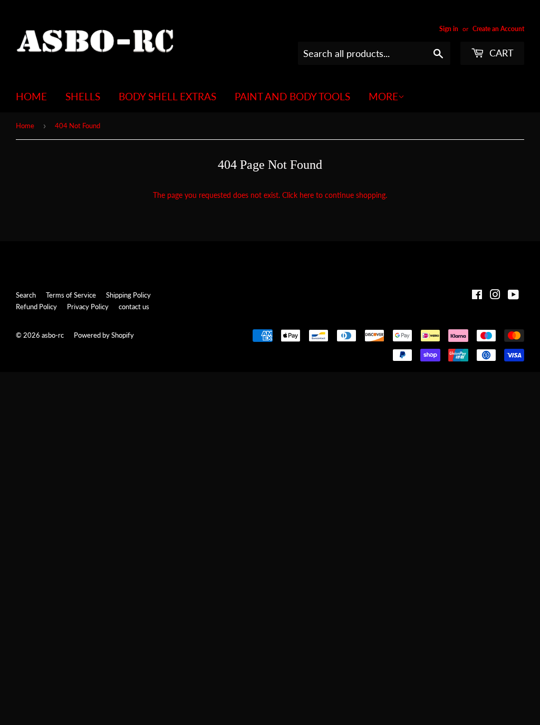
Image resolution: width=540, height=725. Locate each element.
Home (31, 96)
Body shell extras (167, 96)
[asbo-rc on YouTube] (513, 295)
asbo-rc (53, 335)
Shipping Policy (128, 295)
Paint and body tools (292, 96)
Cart (500, 53)
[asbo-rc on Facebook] (477, 295)
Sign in (448, 29)
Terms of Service (71, 295)
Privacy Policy (88, 306)
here (307, 194)
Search (26, 295)
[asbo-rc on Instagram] (495, 295)
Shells (82, 96)
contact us (134, 306)
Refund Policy (36, 306)
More (383, 96)
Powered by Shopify (104, 335)
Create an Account (498, 29)
